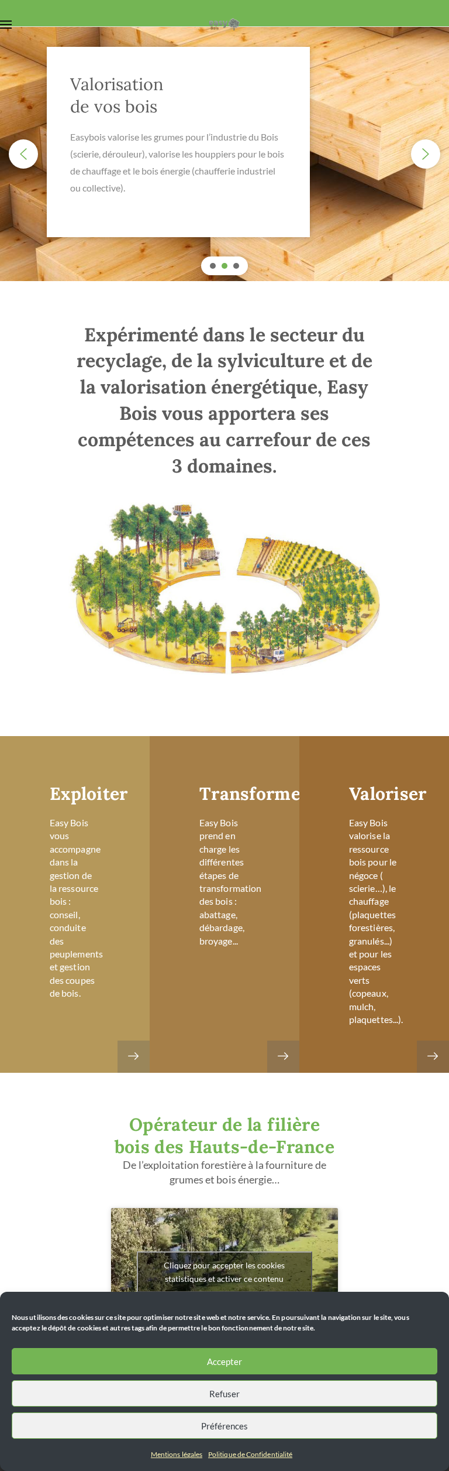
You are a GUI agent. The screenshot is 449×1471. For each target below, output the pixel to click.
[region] (224, 154)
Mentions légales (176, 1454)
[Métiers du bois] (134, 1057)
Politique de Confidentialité (250, 1454)
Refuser (224, 1393)
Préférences (224, 1426)
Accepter (224, 1361)
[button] (23, 154)
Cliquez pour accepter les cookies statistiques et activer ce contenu (224, 1272)
